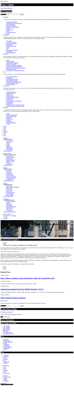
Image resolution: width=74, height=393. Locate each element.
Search (22, 14)
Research (5, 54)
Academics (6, 17)
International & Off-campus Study (14, 23)
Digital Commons (10, 61)
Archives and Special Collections (13, 65)
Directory (5, 218)
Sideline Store (9, 118)
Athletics (5, 107)
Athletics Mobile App (11, 122)
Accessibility (6, 348)
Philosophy (6, 232)
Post (4, 269)
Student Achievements (11, 43)
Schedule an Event (10, 157)
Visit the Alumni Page (8, 196)
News (4, 130)
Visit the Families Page (8, 180)
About (4, 126)
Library (8, 31)
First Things (24, 247)
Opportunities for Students (12, 62)
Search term (3, 14)
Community (6, 198)
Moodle (8, 145)
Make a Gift (9, 191)
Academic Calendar (10, 178)
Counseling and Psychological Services (15, 106)
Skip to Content (4, 1)
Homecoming (9, 185)
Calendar (5, 131)
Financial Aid (9, 173)
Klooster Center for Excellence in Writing (15, 68)
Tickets (8, 113)
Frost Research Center (11, 69)
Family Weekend (10, 175)
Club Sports (9, 121)
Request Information (11, 52)
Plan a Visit (9, 188)
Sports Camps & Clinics (11, 115)
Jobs (4, 134)
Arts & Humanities (10, 24)
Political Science (7, 234)
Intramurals (8, 117)
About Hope (6, 365)
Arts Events (9, 204)
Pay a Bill (8, 171)
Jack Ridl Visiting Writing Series (13, 81)
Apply (7, 47)
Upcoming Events (10, 192)
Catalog (8, 33)
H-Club (8, 124)
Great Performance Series (12, 79)
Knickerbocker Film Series (12, 83)
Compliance (6, 344)
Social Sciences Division (9, 235)
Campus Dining (10, 98)
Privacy (5, 349)
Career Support (9, 193)
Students (5, 138)
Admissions (6, 34)
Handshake (8, 147)
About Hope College (11, 206)
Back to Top (3, 383)
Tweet (4, 267)
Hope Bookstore (10, 95)
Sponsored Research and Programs (14, 66)
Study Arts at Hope (10, 84)
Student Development (11, 92)
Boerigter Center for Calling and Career (15, 104)
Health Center (9, 99)
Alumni (5, 183)
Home (4, 242)
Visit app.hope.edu (7, 151)
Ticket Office (9, 78)
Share (4, 266)
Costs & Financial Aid (11, 42)
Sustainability (9, 103)
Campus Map (9, 149)
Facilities (8, 120)
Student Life (9, 94)
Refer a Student (9, 195)
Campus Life (6, 85)
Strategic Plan (9, 158)
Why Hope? (9, 41)
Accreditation (6, 345)
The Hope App (9, 140)
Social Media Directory (8, 333)
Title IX (5, 343)
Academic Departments (11, 22)
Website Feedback (7, 347)
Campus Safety (9, 102)
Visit (7, 48)
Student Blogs (9, 51)
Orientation (8, 170)
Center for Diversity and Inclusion (14, 101)
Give (4, 135)
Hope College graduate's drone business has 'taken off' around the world (27, 278)
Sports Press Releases (11, 116)
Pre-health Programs (11, 32)
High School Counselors (12, 50)
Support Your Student (11, 176)
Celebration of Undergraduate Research (15, 70)
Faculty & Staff (6, 153)
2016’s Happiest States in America (13, 298)
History (5, 231)
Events (5, 230)
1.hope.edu (8, 141)
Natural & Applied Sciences (12, 27)
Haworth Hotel (9, 207)
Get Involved (9, 174)
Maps (4, 133)
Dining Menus (9, 148)
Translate (14, 215)
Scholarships (9, 45)
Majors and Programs (11, 46)
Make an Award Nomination (12, 187)
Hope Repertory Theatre (11, 80)
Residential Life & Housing (12, 97)
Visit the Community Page (9, 211)
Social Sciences (9, 29)
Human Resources (10, 160)
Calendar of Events (10, 201)
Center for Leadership (11, 64)
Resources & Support (11, 25)
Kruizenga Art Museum (11, 76)
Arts (4, 71)
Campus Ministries (10, 93)
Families (5, 167)
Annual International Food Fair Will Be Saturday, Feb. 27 (22, 289)
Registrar (8, 28)
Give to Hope (6, 373)
